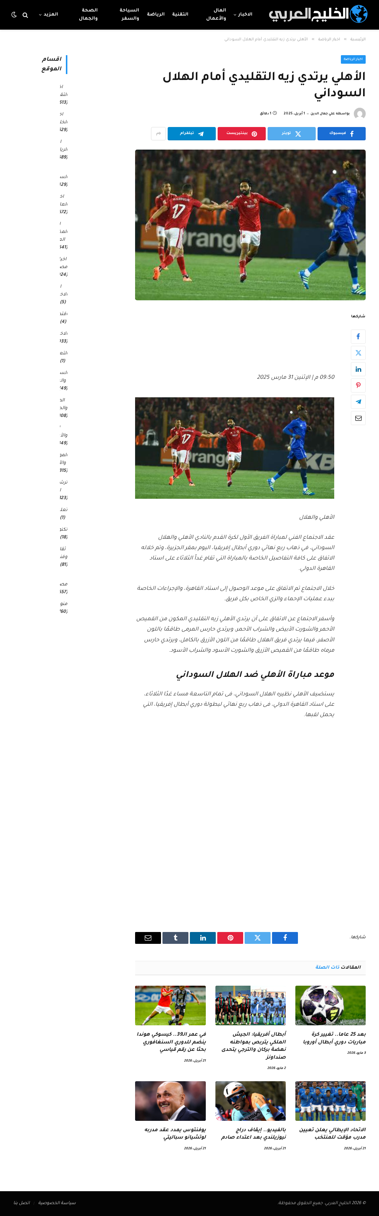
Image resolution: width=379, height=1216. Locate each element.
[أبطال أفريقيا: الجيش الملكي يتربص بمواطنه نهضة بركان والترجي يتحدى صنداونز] (250, 1005)
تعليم (61, 510)
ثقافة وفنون (60, 553)
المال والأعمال (216, 14)
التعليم (59, 353)
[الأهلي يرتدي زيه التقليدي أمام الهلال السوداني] (250, 225)
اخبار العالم (61, 200)
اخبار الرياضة (353, 59)
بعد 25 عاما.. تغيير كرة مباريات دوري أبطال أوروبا (334, 1038)
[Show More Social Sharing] (158, 133)
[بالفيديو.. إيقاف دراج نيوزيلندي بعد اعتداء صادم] (250, 1101)
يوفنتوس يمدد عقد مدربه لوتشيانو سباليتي (174, 1134)
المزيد (51, 14)
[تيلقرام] (358, 402)
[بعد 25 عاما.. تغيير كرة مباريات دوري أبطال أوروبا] (330, 1005)
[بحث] (25, 15)
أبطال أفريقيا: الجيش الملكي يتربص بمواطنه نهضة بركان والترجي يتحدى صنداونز (253, 1046)
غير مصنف (60, 580)
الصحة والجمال (88, 14)
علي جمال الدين (323, 114)
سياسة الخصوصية (57, 1203)
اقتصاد (60, 314)
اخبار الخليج (60, 118)
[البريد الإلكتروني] (358, 418)
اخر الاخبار (61, 290)
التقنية (180, 14)
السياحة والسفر (129, 14)
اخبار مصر (62, 263)
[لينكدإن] (358, 369)
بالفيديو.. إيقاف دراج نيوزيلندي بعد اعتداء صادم (253, 1134)
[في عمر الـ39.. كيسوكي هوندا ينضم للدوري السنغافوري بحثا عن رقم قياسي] (170, 1005)
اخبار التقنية (60, 91)
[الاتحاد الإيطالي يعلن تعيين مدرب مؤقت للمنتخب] (330, 1101)
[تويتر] (358, 353)
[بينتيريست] (358, 385)
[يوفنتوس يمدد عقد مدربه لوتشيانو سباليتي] (170, 1101)
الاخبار (245, 14)
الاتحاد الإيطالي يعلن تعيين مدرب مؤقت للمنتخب (332, 1134)
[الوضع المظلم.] (15, 15)
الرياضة (156, 14)
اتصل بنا (21, 1203)
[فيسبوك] (358, 337)
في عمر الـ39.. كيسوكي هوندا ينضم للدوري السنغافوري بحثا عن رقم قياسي (171, 1042)
